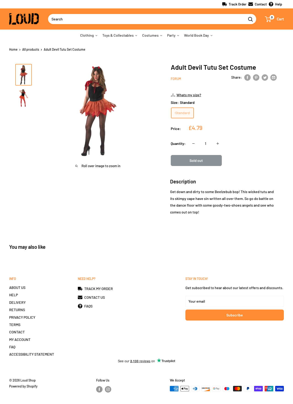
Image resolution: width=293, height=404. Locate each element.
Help (278, 4)
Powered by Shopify (23, 386)
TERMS (14, 324)
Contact (261, 4)
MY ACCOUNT (19, 339)
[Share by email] (273, 77)
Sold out (196, 160)
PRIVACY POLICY (22, 317)
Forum (176, 79)
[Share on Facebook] (247, 77)
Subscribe (234, 315)
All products (30, 49)
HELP (13, 295)
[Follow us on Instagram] (108, 389)
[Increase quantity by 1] (217, 143)
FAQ (12, 347)
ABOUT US (17, 287)
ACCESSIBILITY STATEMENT (31, 354)
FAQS (88, 306)
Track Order (238, 4)
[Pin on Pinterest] (256, 77)
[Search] (250, 19)
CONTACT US (94, 297)
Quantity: (178, 143)
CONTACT (17, 332)
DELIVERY (17, 302)
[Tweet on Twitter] (265, 77)
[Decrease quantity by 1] (193, 143)
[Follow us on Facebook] (99, 389)
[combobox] (146, 19)
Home (13, 49)
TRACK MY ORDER (98, 288)
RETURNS (17, 309)
